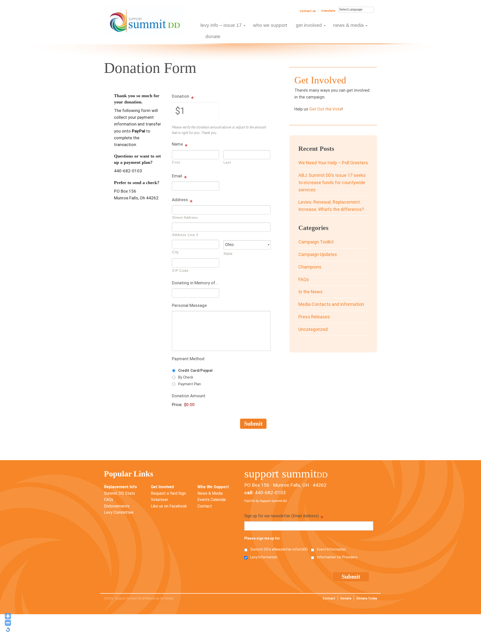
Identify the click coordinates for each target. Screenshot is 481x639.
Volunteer (159, 499)
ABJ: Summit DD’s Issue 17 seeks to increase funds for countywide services (332, 182)
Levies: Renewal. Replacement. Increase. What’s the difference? (331, 205)
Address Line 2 (185, 235)
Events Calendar (211, 499)
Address (182, 200)
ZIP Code (180, 271)
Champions (309, 267)
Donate (345, 598)
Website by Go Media (158, 598)
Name (180, 145)
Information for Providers (337, 557)
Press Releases (314, 316)
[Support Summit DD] (145, 20)
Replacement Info (120, 486)
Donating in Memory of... (195, 282)
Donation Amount (188, 395)
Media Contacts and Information (331, 304)
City (175, 252)
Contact (204, 506)
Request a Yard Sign (168, 493)
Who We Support (213, 486)
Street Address (185, 217)
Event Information (331, 549)
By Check (185, 377)
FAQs (303, 279)
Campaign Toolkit (316, 241)
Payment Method (188, 358)
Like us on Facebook (169, 506)
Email (179, 176)
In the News (310, 291)
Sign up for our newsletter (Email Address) (283, 516)
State (227, 253)
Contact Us (308, 11)
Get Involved (162, 486)
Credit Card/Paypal (195, 370)
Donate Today (366, 598)
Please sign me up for (262, 538)
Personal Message (189, 305)
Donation (183, 97)
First (176, 162)
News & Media (210, 493)
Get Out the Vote (325, 108)
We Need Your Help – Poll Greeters (333, 162)
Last (227, 162)
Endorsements (117, 506)
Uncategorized (313, 329)
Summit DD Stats (119, 493)
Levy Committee (119, 512)
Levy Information (263, 557)
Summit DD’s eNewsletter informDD (279, 549)
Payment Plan (189, 384)
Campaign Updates (317, 254)
